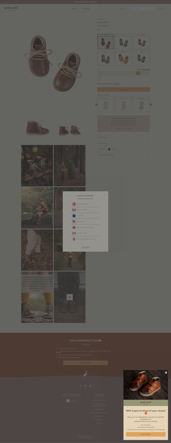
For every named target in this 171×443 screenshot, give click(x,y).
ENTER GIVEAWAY (146, 434)
